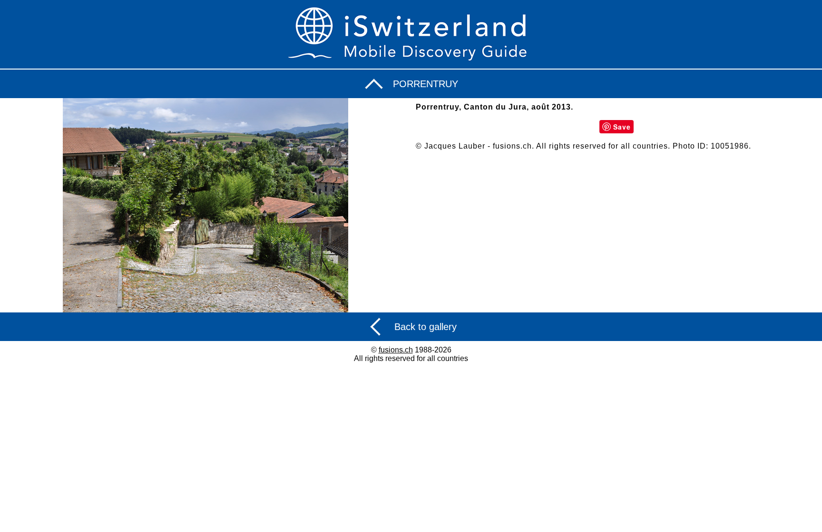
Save (622, 126)
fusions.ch (396, 350)
